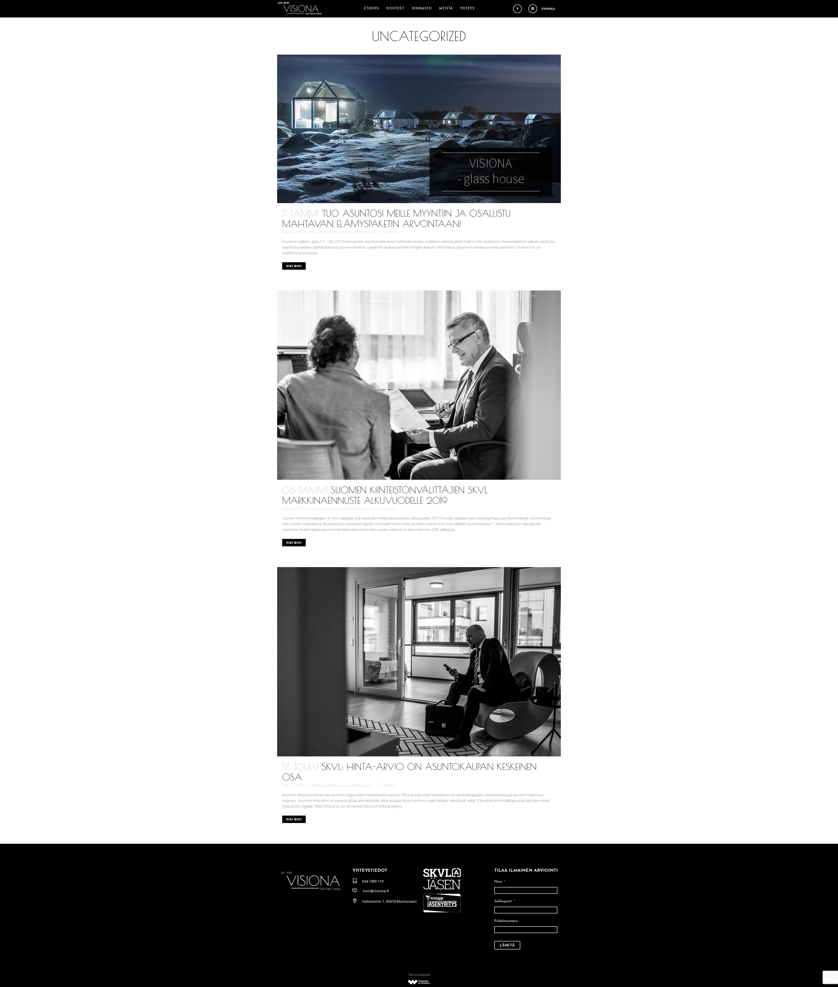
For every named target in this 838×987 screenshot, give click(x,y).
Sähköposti (504, 901)
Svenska (548, 9)
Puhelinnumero (506, 921)
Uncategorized (323, 232)
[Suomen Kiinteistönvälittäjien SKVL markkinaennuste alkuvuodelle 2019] (419, 385)
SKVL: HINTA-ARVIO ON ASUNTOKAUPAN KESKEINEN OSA (409, 771)
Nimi (499, 881)
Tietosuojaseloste (419, 975)
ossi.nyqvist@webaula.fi (356, 232)
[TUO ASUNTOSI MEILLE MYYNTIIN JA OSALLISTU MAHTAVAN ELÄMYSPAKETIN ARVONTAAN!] (419, 129)
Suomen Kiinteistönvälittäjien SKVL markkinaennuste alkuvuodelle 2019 (385, 495)
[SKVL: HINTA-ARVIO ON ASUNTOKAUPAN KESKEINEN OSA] (419, 661)
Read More (294, 266)
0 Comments (387, 232)
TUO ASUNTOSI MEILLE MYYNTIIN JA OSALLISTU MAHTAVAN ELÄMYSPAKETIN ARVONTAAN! (396, 218)
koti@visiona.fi (376, 891)
